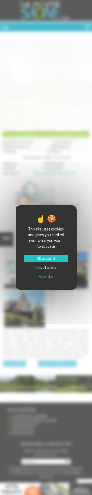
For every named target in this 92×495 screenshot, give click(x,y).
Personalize (46, 276)
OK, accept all (46, 258)
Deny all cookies (46, 267)
